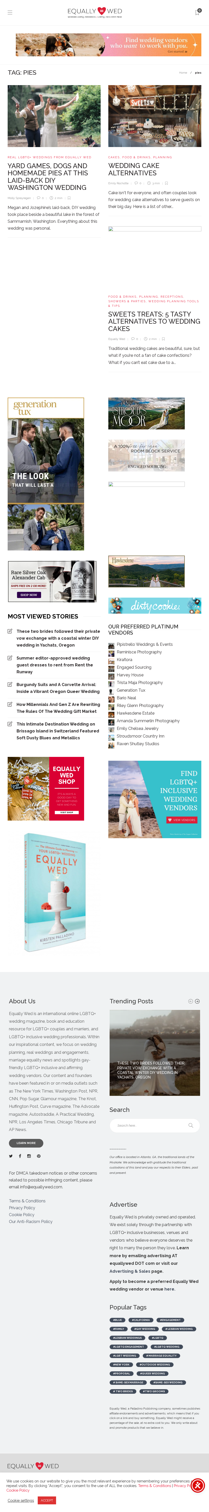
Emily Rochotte (118, 183)
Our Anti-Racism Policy (31, 1221)
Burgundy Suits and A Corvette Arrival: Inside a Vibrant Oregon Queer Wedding (58, 688)
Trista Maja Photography (140, 682)
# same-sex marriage (128, 1382)
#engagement (170, 1320)
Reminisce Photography (139, 652)
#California (141, 1320)
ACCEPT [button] (47, 1500)
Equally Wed (116, 339)
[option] (155, 1053)
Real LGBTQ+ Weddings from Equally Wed (50, 157)
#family (118, 1328)
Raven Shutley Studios (138, 743)
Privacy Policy (22, 1207)
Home (183, 72)
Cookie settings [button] (21, 1500)
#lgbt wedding (124, 1355)
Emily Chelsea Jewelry (138, 728)
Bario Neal (126, 697)
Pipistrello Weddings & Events (145, 644)
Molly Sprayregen (19, 198)
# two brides (123, 1391)
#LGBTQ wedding (166, 1346)
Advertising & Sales (130, 1271)
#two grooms (154, 1391)
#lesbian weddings (127, 1337)
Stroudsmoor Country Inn (140, 736)
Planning (162, 157)
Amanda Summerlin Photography (148, 720)
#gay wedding (144, 1328)
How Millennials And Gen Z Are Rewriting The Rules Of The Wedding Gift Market (58, 708)
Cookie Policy (21, 1214)
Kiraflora (124, 659)
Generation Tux (131, 690)
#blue (117, 1320)
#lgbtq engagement (128, 1346)
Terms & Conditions (27, 1201)
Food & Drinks (136, 157)
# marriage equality (161, 1355)
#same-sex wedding (167, 1382)
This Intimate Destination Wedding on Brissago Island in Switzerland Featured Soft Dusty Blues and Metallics (58, 731)
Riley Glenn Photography (140, 705)
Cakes (114, 157)
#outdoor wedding (155, 1364)
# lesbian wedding (179, 1328)
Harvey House (130, 675)
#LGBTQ (157, 1337)
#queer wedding (152, 1373)
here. (169, 1289)
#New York (121, 1364)
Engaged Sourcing (134, 667)
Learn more (26, 1143)
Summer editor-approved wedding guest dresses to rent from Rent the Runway (55, 665)
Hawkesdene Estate (135, 713)
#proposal (121, 1373)
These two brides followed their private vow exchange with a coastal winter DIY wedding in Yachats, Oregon (58, 638)
